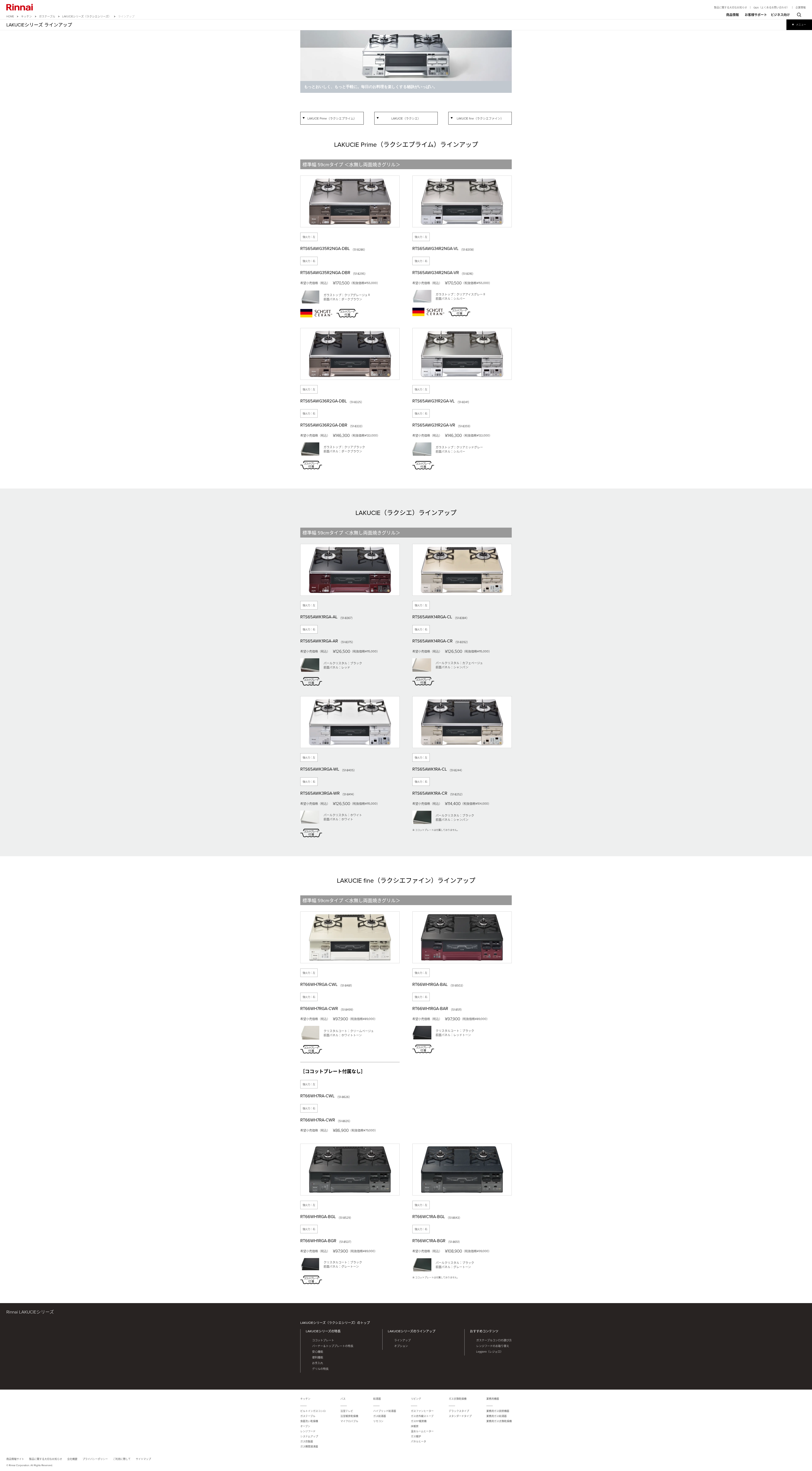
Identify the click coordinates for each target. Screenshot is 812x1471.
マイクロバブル (349, 1421)
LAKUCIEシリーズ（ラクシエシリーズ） (86, 16)
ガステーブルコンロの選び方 (494, 1340)
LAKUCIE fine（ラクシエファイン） (480, 118)
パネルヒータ (418, 1441)
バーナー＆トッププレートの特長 (332, 1346)
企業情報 (801, 7)
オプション (401, 1346)
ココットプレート (323, 1340)
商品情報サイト (15, 1459)
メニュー (801, 24)
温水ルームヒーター (422, 1431)
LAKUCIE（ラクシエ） (406, 118)
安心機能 (317, 1351)
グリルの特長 (320, 1369)
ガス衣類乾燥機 (457, 1399)
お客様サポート (756, 14)
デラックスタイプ (459, 1411)
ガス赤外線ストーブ (422, 1416)
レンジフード (307, 1431)
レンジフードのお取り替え (492, 1346)
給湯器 (377, 1399)
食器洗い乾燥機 (309, 1421)
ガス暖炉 (416, 1436)
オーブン (305, 1426)
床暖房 (414, 1426)
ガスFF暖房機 (419, 1421)
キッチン (26, 16)
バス (343, 1399)
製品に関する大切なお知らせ (730, 7)
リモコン (378, 1421)
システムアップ (309, 1436)
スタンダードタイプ (460, 1416)
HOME (10, 16)
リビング (416, 1399)
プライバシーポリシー (95, 1459)
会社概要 (72, 1459)
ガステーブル (47, 16)
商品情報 (732, 14)
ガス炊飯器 (306, 1441)
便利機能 (317, 1357)
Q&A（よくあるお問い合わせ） (771, 7)
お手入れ (317, 1363)
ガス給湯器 (379, 1416)
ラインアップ (402, 1340)
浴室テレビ (346, 1411)
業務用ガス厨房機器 (497, 1411)
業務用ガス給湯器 (496, 1416)
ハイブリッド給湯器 (384, 1411)
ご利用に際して (122, 1459)
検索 (799, 15)
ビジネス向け (780, 14)
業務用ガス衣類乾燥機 (499, 1421)
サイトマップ (143, 1459)
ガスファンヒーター (422, 1411)
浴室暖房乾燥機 (349, 1416)
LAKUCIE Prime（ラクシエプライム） (332, 118)
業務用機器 (492, 1399)
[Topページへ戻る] (19, 7)
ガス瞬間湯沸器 (309, 1446)
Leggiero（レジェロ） (489, 1351)
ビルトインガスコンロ (313, 1411)
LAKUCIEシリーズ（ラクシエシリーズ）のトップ (335, 1322)
